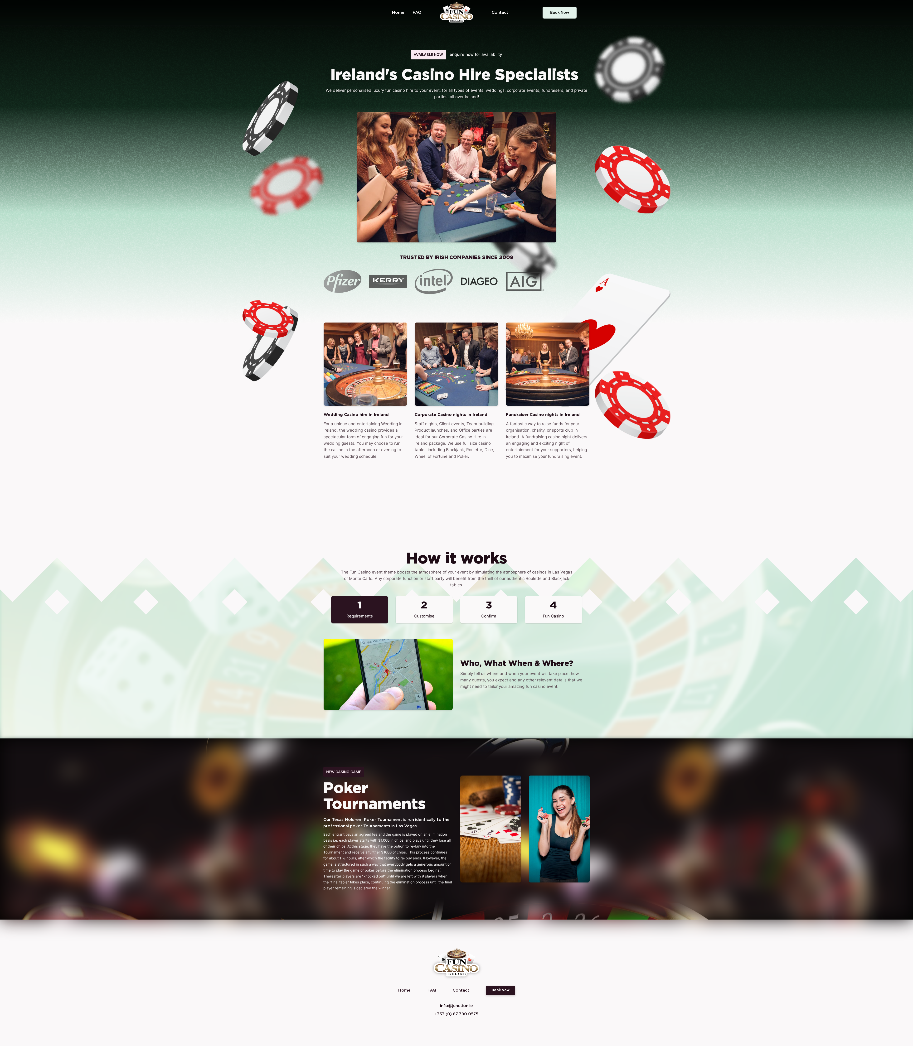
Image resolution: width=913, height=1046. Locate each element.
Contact (500, 12)
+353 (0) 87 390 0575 (456, 1014)
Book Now (559, 12)
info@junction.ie (456, 1006)
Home (398, 12)
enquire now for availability (476, 54)
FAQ (417, 12)
